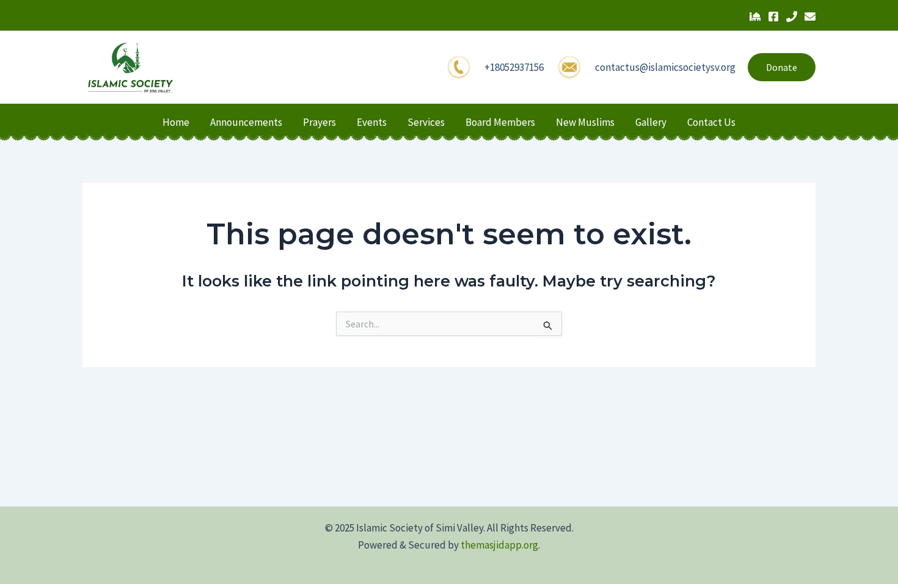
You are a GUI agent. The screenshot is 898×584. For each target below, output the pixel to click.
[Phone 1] (791, 16)
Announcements (246, 122)
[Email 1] (810, 16)
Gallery (650, 122)
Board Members (500, 122)
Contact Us (711, 122)
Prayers (319, 122)
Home (175, 122)
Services (426, 122)
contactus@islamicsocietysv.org (665, 67)
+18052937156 (514, 67)
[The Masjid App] (755, 16)
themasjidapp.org (499, 545)
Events (372, 122)
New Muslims (585, 122)
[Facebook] (773, 16)
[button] (782, 67)
